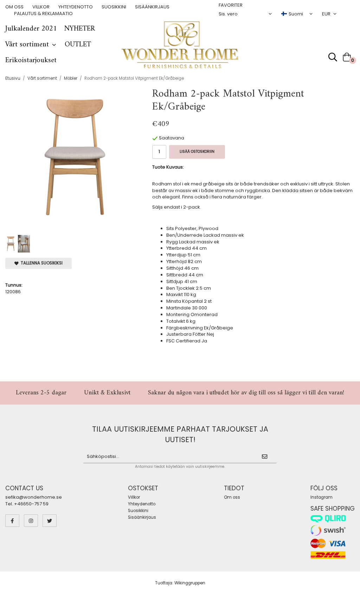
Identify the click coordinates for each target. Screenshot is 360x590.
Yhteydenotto (75, 7)
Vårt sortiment (27, 44)
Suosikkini (114, 7)
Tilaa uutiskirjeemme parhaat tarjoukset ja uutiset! (180, 434)
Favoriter (231, 5)
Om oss (14, 7)
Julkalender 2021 (31, 28)
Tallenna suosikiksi (41, 263)
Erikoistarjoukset (31, 60)
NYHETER (79, 28)
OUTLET (78, 44)
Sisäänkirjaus (152, 7)
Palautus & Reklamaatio (43, 14)
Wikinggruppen (189, 583)
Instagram (321, 497)
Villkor (41, 7)
